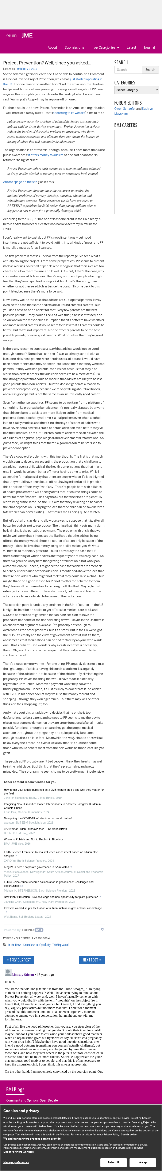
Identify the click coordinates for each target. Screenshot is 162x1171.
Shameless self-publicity (36, 945)
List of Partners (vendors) (18, 1152)
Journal (149, 47)
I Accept (143, 1162)
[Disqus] (54, 1020)
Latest (131, 47)
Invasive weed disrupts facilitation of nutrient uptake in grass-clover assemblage (53, 908)
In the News (14, 945)
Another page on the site (20, 182)
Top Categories (104, 47)
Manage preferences (16, 1162)
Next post (90, 960)
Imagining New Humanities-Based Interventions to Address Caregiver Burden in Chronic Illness (52, 805)
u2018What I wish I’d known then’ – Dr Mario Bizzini (36, 829)
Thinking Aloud (60, 945)
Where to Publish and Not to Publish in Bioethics (33, 839)
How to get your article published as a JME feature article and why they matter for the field (54, 791)
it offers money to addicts (45, 155)
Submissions (74, 47)
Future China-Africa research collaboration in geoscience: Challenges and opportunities (48, 883)
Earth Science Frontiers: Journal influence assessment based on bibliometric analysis (51, 854)
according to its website (69, 113)
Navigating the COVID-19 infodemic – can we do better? (38, 818)
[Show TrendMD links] (102, 929)
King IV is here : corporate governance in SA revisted (36, 867)
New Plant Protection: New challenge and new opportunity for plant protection (51, 897)
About (52, 47)
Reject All (113, 1162)
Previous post (20, 960)
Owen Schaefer (125, 109)
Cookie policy (129, 1134)
